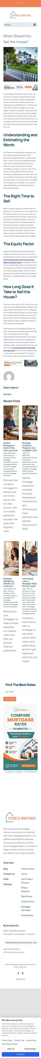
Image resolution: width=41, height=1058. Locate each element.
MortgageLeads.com (16, 952)
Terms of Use (19, 1040)
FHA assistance (26, 454)
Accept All (20, 1054)
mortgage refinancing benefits (10, 601)
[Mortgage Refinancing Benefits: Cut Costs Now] (11, 558)
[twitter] (23, 973)
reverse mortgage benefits (10, 463)
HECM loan (11, 453)
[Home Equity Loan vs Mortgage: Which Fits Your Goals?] (30, 558)
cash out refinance (8, 592)
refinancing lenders (10, 607)
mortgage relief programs (29, 470)
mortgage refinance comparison (29, 610)
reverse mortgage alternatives (9, 459)
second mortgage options (29, 612)
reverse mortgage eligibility (10, 470)
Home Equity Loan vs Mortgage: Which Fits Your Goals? (29, 582)
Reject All (11, 1049)
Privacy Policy (7, 1040)
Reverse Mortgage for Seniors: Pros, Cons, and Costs (10, 447)
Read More (7, 394)
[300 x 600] (20, 705)
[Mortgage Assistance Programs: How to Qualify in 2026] (30, 422)
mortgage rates (8, 598)
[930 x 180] (20, 85)
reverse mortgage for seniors (9, 474)
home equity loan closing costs (29, 599)
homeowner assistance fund (28, 461)
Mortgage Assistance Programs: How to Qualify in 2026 (29, 447)
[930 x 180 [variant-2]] (20, 360)
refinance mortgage (10, 604)
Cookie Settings (30, 1049)
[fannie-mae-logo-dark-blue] (20, 810)
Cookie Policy (31, 1040)
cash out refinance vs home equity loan (29, 591)
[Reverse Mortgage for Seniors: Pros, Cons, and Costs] (11, 422)
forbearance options (29, 457)
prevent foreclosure (29, 473)
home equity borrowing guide (28, 595)
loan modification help (29, 463)
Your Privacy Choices (10, 1044)
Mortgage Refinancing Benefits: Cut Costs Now (8, 582)
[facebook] (18, 973)
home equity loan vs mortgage (29, 605)
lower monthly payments (10, 594)
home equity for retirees (9, 456)
